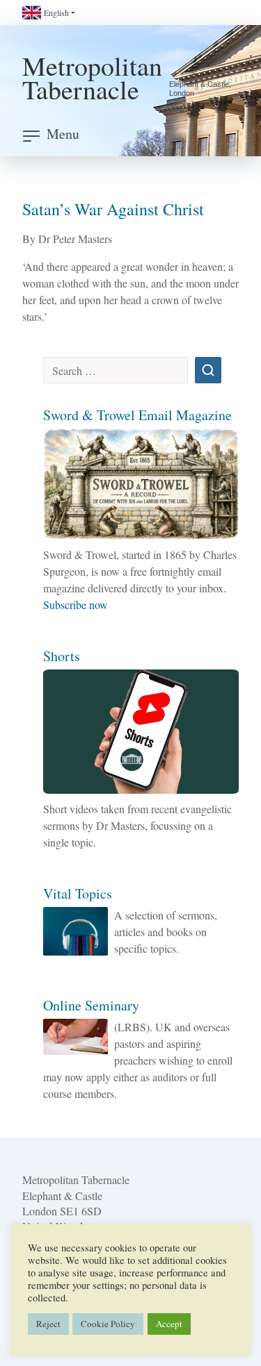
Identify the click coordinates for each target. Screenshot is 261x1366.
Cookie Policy (108, 1323)
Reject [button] (48, 1323)
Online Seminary (91, 1005)
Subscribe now (75, 604)
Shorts (61, 656)
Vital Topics (77, 893)
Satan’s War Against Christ (113, 209)
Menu (63, 133)
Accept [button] (169, 1323)
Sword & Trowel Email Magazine (137, 415)
